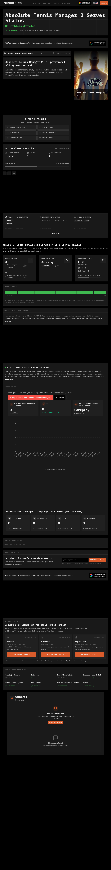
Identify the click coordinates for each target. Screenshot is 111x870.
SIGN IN (104, 3)
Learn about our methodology (56, 469)
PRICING (56, 3)
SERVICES (46, 3)
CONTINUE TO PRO (97, 560)
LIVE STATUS (35, 3)
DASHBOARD (66, 3)
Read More (8, 322)
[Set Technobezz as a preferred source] (84, 3)
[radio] (21, 127)
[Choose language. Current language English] (95, 3)
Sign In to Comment (55, 722)
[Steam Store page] (14, 173)
